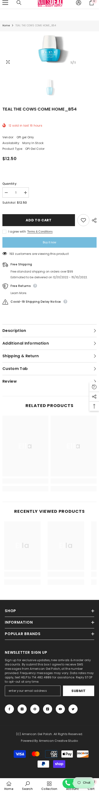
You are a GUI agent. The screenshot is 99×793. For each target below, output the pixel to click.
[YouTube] (60, 709)
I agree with (17, 231)
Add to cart (39, 220)
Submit (78, 690)
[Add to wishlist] (83, 220)
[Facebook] (9, 709)
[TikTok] (47, 709)
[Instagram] (22, 709)
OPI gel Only (25, 137)
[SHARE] (93, 220)
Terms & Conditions (40, 231)
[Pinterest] (34, 709)
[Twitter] (73, 709)
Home (6, 25)
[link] (25, 481)
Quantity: (9, 184)
